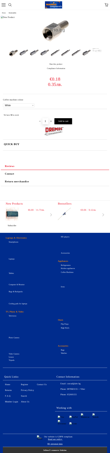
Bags (63, 350)
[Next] (50, 214)
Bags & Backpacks (16, 292)
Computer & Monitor (17, 285)
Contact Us (42, 384)
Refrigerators (66, 265)
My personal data (55, 444)
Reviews (9, 166)
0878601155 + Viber (76, 389)
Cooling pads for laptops (18, 304)
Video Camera (14, 354)
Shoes (60, 320)
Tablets (11, 273)
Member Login (11, 402)
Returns (8, 390)
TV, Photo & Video (15, 312)
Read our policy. (55, 439)
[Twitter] (66, 400)
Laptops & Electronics (16, 238)
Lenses (11, 357)
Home (4, 13)
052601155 (72, 394)
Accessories (12, 13)
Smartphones (13, 242)
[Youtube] (79, 400)
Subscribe (12, 225)
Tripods (11, 360)
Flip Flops (65, 324)
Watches (64, 353)
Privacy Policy (27, 390)
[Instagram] (72, 400)
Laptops (12, 259)
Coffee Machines (67, 272)
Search (24, 396)
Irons (63, 287)
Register (24, 384)
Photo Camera (14, 338)
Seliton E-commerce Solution (55, 450)
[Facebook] (60, 400)
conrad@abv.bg (73, 384)
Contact (9, 173)
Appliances (63, 261)
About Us (25, 402)
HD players (65, 237)
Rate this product (56, 64)
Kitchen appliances (68, 268)
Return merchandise (17, 181)
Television (12, 316)
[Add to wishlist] (103, 113)
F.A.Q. (8, 396)
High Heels (65, 328)
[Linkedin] (85, 400)
